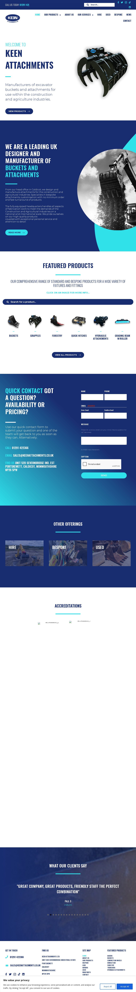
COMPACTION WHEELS (114, 960)
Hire (84, 965)
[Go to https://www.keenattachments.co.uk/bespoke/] (68, 553)
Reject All (108, 986)
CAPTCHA (85, 456)
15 (85, 914)
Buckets (110, 958)
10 (72, 914)
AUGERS (109, 956)
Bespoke (85, 963)
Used (84, 970)
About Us (85, 958)
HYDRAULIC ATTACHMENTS (116, 970)
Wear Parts (86, 972)
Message (85, 424)
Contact (85, 975)
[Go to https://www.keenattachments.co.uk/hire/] (24, 553)
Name (83, 391)
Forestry (110, 965)
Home (84, 956)
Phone (107, 391)
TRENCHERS (111, 968)
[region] (68, 984)
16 (88, 914)
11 (74, 914)
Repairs (85, 968)
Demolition (111, 963)
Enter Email (85, 410)
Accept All (124, 986)
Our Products (87, 960)
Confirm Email (108, 410)
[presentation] (101, 464)
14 (82, 914)
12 (77, 914)
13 (80, 914)
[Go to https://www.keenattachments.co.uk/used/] (111, 553)
